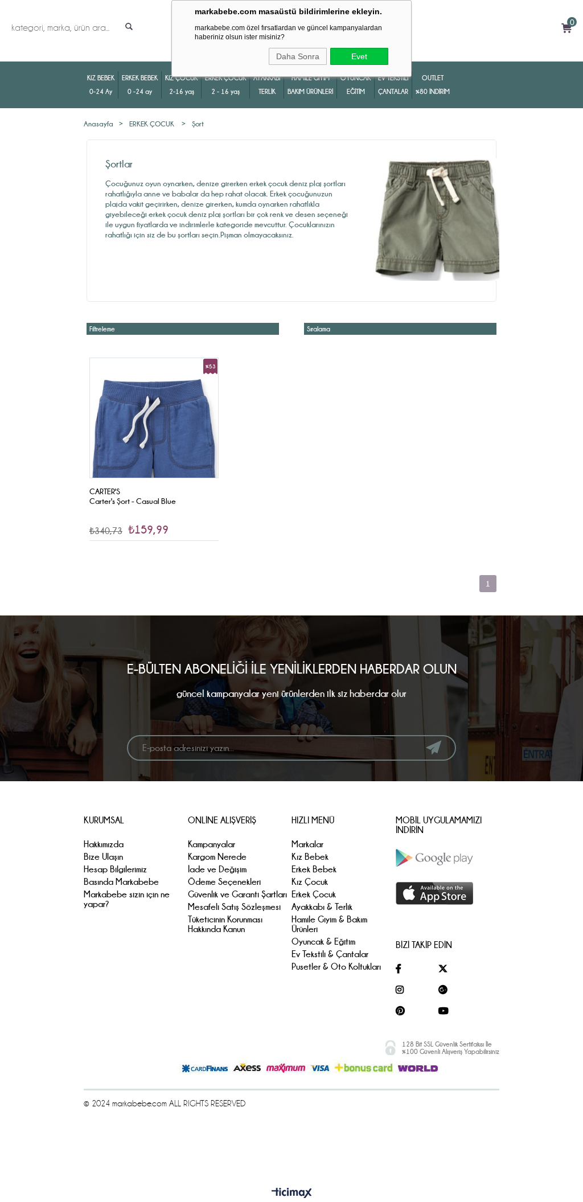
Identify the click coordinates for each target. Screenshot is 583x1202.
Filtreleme (102, 329)
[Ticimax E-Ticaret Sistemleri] (292, 1193)
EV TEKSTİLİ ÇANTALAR (393, 84)
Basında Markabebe (121, 882)
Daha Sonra (297, 56)
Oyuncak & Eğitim (323, 941)
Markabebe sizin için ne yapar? (127, 899)
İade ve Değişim (217, 869)
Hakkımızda (104, 844)
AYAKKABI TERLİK (266, 84)
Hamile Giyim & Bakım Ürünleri (329, 924)
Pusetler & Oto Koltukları (336, 966)
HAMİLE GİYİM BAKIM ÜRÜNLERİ (310, 84)
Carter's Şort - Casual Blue (132, 501)
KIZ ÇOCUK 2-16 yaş (181, 84)
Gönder (433, 747)
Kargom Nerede (217, 856)
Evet (359, 56)
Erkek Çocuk (314, 894)
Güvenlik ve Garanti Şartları (237, 894)
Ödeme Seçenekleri (224, 882)
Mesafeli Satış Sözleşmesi (234, 907)
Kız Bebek (310, 856)
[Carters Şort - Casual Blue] (154, 443)
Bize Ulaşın (103, 856)
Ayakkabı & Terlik (322, 907)
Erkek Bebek (314, 869)
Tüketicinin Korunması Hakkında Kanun (225, 924)
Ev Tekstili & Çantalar (330, 954)
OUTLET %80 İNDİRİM (433, 84)
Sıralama (318, 329)
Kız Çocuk (310, 882)
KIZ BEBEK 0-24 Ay (100, 84)
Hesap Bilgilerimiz (115, 869)
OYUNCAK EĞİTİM (355, 84)
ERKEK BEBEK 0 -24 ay (140, 84)
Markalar (307, 844)
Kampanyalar (211, 844)
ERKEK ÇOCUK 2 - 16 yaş (225, 84)
